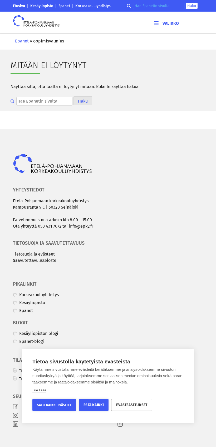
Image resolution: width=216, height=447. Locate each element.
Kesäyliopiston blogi (38, 333)
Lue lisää (39, 390)
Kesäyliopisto (41, 6)
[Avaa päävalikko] (166, 23)
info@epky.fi (81, 226)
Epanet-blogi (31, 341)
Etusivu (19, 6)
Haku (191, 6)
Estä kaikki (94, 405)
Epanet (64, 6)
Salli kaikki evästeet (54, 405)
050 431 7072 (49, 226)
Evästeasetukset (131, 405)
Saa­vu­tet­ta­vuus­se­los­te (34, 260)
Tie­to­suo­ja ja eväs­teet (34, 254)
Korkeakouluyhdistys (93, 6)
